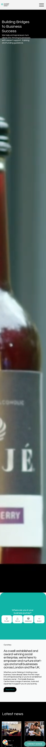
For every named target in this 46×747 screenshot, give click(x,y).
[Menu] (41, 5)
